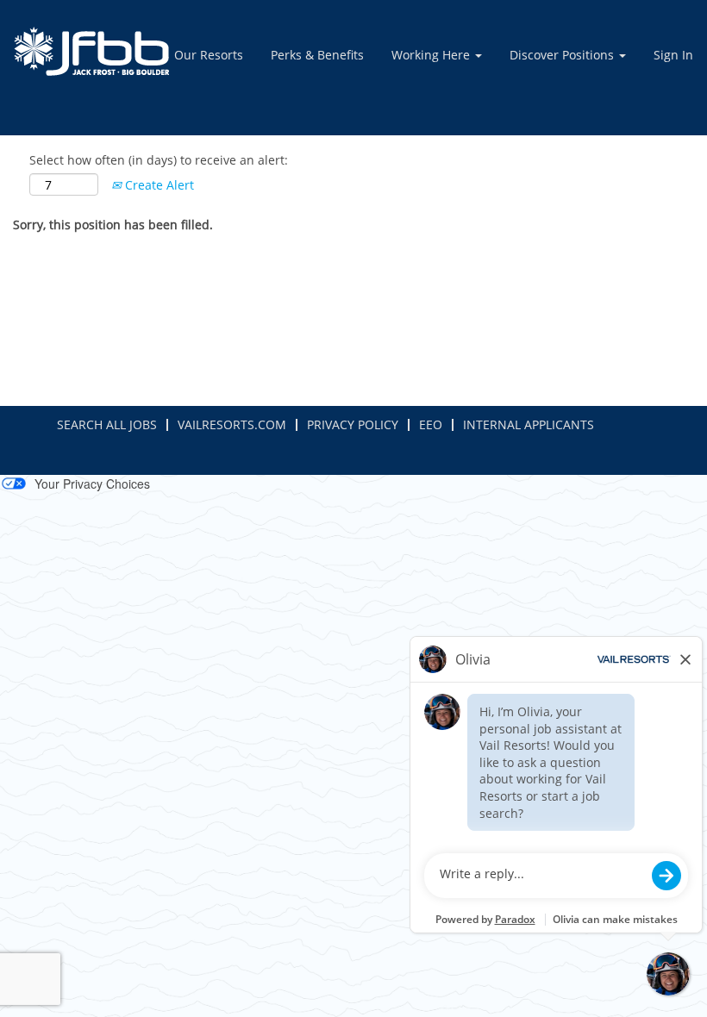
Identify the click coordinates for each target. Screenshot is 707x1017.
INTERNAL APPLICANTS (528, 424)
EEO (430, 424)
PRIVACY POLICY (352, 424)
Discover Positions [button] (563, 55)
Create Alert (158, 185)
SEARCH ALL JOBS (107, 424)
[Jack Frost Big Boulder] (91, 51)
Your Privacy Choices (92, 483)
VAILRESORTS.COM (232, 424)
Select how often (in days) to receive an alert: (158, 160)
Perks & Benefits (317, 55)
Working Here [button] (432, 55)
